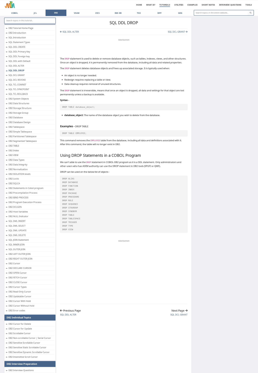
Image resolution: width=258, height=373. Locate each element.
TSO (139, 13)
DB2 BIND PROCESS (18, 197)
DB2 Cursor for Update (20, 328)
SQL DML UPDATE (17, 230)
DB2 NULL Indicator (18, 216)
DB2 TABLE (13, 145)
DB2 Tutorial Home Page (20, 28)
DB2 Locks (13, 178)
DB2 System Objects (18, 98)
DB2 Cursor (14, 263)
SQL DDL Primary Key (19, 51)
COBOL (14, 13)
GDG (180, 13)
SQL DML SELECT (17, 225)
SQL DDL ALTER (16, 65)
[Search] (251, 12)
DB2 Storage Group (18, 112)
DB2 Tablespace (16, 126)
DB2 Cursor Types (17, 286)
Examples (192, 4)
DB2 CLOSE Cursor (17, 282)
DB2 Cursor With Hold (19, 301)
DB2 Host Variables (18, 211)
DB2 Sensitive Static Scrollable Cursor (27, 347)
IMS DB (118, 13)
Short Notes (208, 4)
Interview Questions (230, 4)
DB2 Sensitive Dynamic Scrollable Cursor (29, 352)
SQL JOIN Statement (18, 239)
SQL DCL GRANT (16, 75)
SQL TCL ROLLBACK (18, 94)
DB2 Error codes (16, 310)
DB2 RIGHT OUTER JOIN (20, 258)
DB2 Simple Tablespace (20, 131)
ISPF (159, 13)
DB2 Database (15, 117)
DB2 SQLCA (14, 183)
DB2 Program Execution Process (24, 202)
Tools (249, 4)
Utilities (178, 4)
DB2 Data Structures (18, 103)
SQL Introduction (17, 37)
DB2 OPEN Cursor (17, 272)
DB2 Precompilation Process (22, 192)
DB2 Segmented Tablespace (22, 141)
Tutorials (164, 4)
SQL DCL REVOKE (17, 79)
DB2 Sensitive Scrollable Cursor (24, 342)
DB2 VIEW (13, 155)
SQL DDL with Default (19, 61)
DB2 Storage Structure (19, 108)
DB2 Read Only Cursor (19, 291)
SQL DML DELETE (17, 235)
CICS (97, 13)
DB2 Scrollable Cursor (19, 333)
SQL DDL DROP (16, 70)
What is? (150, 4)
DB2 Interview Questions (21, 370)
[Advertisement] (124, 48)
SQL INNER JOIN (16, 244)
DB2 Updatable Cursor (19, 296)
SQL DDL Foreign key (19, 56)
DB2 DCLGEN (15, 206)
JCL (35, 13)
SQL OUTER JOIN (16, 249)
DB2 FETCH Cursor (17, 277)
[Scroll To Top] (253, 370)
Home (139, 4)
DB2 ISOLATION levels (19, 174)
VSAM (76, 13)
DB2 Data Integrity (17, 164)
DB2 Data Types (16, 159)
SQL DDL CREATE (16, 46)
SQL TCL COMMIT (17, 84)
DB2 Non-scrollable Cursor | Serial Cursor (29, 338)
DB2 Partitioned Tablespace (22, 136)
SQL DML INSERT (17, 221)
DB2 (56, 12)
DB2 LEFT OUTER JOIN (19, 254)
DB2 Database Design (19, 122)
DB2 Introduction (17, 32)
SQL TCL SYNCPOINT (18, 89)
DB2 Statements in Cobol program (25, 188)
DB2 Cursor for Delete (19, 323)
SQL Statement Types (19, 42)
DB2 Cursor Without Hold (21, 305)
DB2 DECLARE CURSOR (19, 268)
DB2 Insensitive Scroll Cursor (23, 356)
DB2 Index (13, 150)
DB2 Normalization (18, 169)
